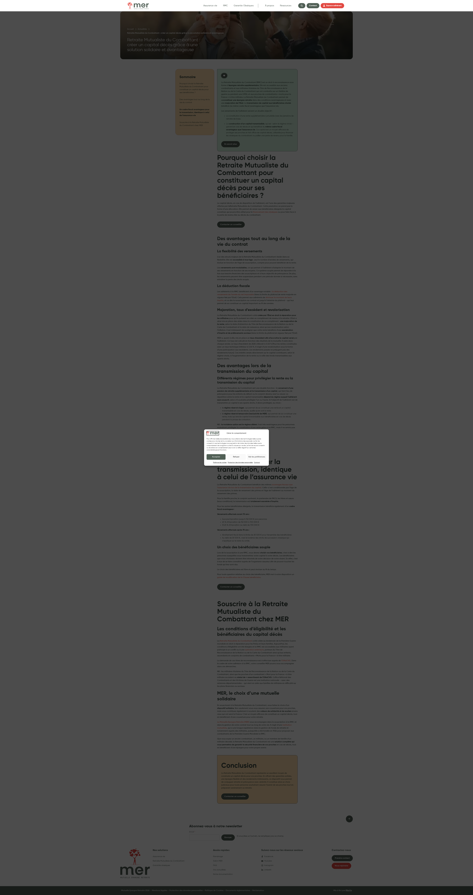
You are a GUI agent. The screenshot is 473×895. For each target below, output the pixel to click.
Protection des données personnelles (240, 462)
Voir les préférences (256, 457)
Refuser (236, 457)
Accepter (216, 457)
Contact (257, 462)
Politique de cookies (220, 462)
